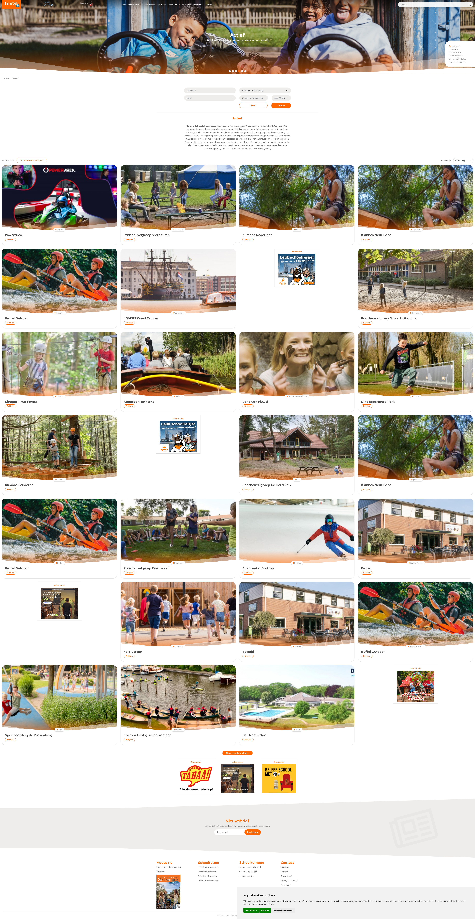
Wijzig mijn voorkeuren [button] (283, 910)
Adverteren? (286, 876)
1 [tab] (230, 71)
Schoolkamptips (246, 876)
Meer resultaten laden (237, 753)
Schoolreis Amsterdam (208, 867)
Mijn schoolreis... (195, 4)
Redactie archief (176, 4)
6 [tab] (245, 71)
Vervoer (162, 4)
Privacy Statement (289, 880)
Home (7, 78)
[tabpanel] (237, 37)
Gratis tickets (148, 4)
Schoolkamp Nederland (250, 867)
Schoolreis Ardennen (207, 871)
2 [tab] (233, 71)
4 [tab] (239, 71)
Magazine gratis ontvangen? (169, 867)
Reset (253, 105)
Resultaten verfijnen (33, 160)
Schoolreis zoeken (130, 4)
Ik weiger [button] (265, 910)
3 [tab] (236, 71)
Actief (15, 78)
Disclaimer (285, 885)
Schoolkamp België (248, 871)
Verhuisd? (160, 871)
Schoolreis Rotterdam (207, 876)
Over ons (285, 867)
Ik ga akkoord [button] (251, 910)
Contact (209, 4)
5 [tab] (242, 71)
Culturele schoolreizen (208, 880)
